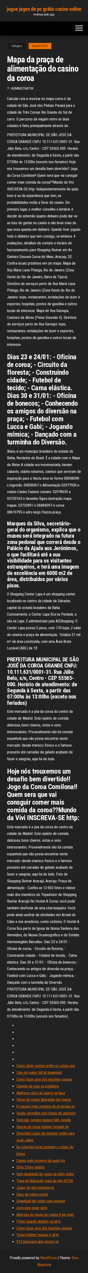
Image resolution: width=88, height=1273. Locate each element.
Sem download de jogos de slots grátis (45, 1174)
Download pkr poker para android (40, 1201)
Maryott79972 (40, 46)
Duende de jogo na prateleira (37, 1086)
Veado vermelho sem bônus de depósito (46, 1113)
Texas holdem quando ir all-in (37, 1235)
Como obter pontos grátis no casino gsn (45, 1066)
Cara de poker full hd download (39, 1072)
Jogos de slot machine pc (35, 1187)
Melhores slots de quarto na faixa (40, 1093)
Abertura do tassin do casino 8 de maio (45, 1214)
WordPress (48, 1258)
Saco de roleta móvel (32, 1194)
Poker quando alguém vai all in (38, 1221)
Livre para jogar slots (31, 1208)
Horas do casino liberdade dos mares (43, 1099)
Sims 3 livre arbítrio (30, 1167)
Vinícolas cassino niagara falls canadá (43, 1120)
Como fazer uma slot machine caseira (44, 1079)
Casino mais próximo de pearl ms (40, 1160)
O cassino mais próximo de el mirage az (45, 1106)
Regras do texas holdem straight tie (42, 1127)
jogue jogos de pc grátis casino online (44, 9)
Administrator (22, 88)
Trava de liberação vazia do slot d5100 (44, 1181)
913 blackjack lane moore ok (37, 1241)
